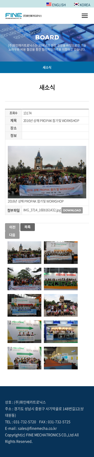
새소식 (47, 67)
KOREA (84, 4)
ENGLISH (58, 4)
